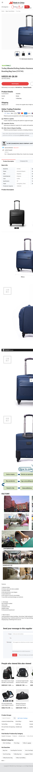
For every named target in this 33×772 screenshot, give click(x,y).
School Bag (18, 721)
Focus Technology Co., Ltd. (19, 766)
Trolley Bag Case (17, 754)
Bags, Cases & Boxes (10, 11)
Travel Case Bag (6, 754)
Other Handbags (7, 743)
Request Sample (27, 87)
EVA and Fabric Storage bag (8, 727)
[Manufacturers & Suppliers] (16, 2)
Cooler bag (18, 724)
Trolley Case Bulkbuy (20, 757)
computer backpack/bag (7, 721)
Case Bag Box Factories (16, 750)
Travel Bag (18, 11)
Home (3, 11)
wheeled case (19, 727)
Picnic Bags (16, 743)
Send (15, 655)
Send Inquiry (15, 83)
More (3, 760)
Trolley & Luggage (27, 743)
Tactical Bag (4, 724)
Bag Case (5, 750)
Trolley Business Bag (8, 757)
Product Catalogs (23, 718)
